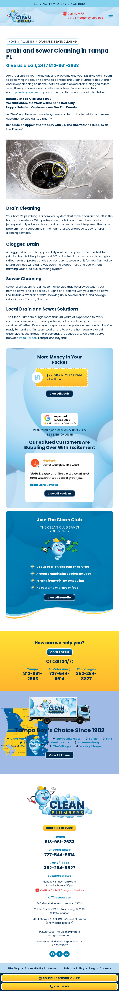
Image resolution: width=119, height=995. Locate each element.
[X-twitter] (59, 954)
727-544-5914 (59, 676)
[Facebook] (52, 954)
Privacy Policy (74, 968)
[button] (110, 16)
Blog (92, 968)
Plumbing (27, 41)
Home (12, 41)
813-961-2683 (64, 66)
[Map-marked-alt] (66, 954)
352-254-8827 (86, 676)
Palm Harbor (27, 338)
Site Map (14, 968)
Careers (105, 968)
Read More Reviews (44, 485)
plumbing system (27, 92)
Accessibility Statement (42, 968)
